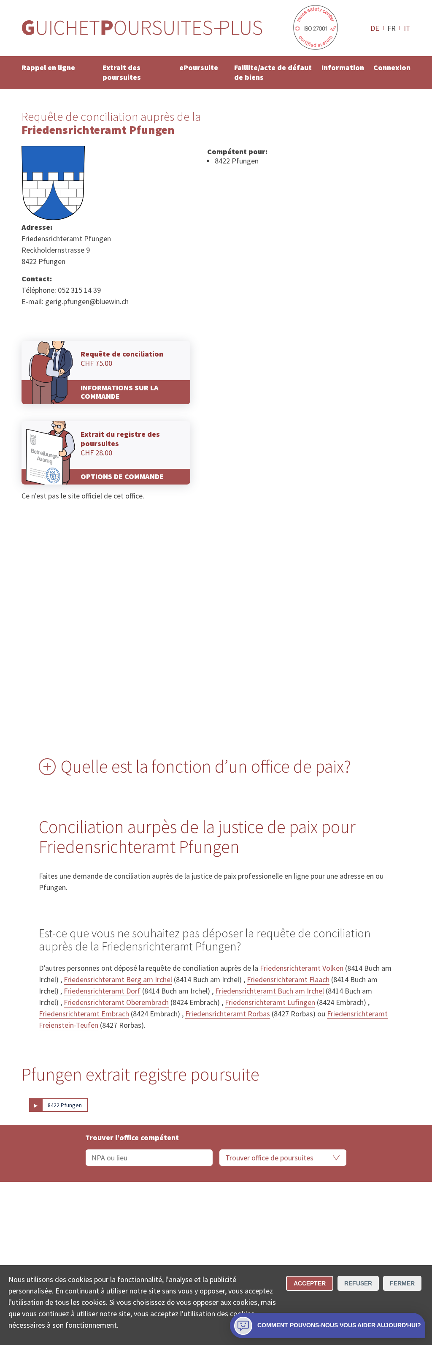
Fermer (402, 1283)
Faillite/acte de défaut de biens (273, 72)
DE (374, 28)
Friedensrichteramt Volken (301, 968)
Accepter (310, 1283)
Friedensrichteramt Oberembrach (116, 1002)
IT (407, 28)
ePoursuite (198, 67)
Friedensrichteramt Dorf (102, 991)
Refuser (358, 1283)
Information (342, 67)
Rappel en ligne (48, 67)
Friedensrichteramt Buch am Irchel (269, 991)
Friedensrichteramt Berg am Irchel (118, 979)
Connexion (391, 67)
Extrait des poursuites (122, 72)
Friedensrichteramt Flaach (288, 979)
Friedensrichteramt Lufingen (270, 1002)
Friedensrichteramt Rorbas (227, 1013)
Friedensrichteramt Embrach (84, 1013)
